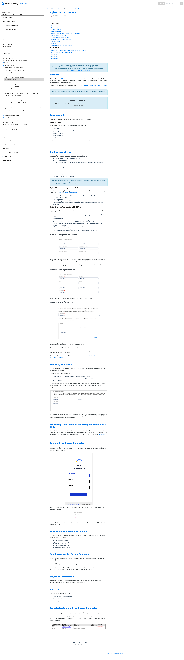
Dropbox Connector (8, 51)
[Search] (181, 3)
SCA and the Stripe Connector (12, 113)
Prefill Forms (7, 118)
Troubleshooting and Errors (10, 145)
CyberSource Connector (10, 79)
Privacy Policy (119, 653)
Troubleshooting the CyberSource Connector (62, 45)
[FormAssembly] (9, 2)
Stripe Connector (9, 88)
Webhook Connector (8, 58)
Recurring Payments (56, 31)
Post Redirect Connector (9, 127)
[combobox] (172, 3)
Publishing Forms (7, 133)
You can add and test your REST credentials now (79, 70)
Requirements (54, 27)
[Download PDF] (51, 15)
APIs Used (53, 43)
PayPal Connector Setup (10, 84)
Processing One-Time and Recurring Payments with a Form (66, 33)
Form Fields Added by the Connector (60, 37)
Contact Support (24, 3)
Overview (53, 26)
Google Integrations (9, 63)
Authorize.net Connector (10, 72)
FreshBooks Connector (10, 82)
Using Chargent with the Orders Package (14, 77)
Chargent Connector (9, 75)
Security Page (7, 156)
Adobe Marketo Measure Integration (11, 120)
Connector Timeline (8, 39)
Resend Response (8, 44)
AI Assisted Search (6, 12)
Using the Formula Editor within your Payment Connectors (18, 98)
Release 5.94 (54, 54)
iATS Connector (8, 91)
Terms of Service (111, 653)
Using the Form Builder (9, 21)
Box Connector (6, 49)
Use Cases (6, 149)
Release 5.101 (54, 56)
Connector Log (8, 46)
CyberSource (64, 79)
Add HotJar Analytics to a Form (10, 129)
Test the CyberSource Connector (59, 35)
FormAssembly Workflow (10, 29)
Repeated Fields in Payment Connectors (14, 104)
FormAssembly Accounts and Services (14, 141)
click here (95, 104)
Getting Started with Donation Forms (13, 95)
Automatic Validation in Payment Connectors (15, 102)
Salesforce (7, 53)
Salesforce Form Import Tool (11, 42)
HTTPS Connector (9, 56)
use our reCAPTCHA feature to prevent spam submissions (92, 85)
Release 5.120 (54, 58)
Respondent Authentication (12, 115)
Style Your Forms (7, 33)
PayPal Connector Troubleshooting (13, 86)
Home (5, 9)
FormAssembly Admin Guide (11, 152)
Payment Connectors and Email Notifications (15, 110)
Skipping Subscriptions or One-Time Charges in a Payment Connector (21, 93)
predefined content (80, 140)
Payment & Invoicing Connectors (14, 68)
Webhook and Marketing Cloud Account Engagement (15, 60)
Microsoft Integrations (10, 65)
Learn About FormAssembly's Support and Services (14, 14)
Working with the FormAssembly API (11, 122)
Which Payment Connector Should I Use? (14, 70)
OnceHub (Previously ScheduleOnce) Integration (15, 124)
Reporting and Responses (10, 137)
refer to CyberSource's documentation (67, 192)
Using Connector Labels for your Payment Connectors (17, 100)
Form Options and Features (10, 25)
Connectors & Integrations (10, 37)
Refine (161, 3)
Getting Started (7, 17)
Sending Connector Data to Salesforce (61, 39)
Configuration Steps (56, 29)
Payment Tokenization (56, 41)
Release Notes (7, 160)
